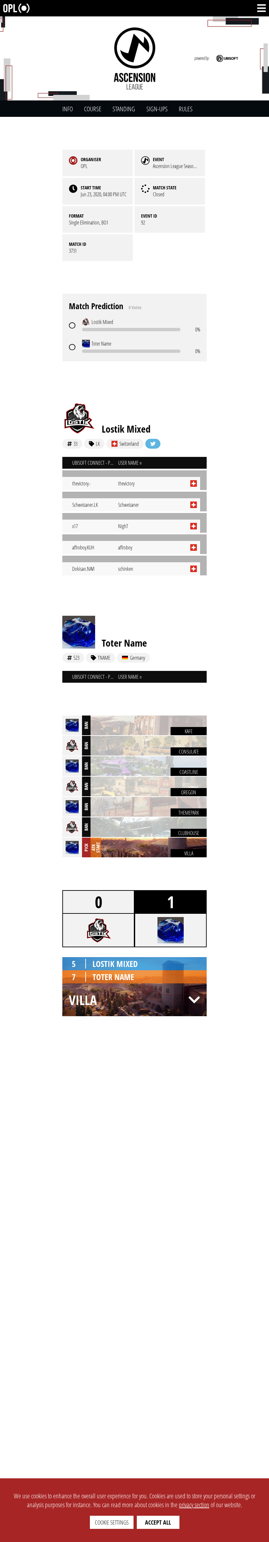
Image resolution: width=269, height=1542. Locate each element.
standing (124, 108)
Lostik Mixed (126, 429)
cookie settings (112, 1522)
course (92, 108)
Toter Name (124, 643)
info (67, 108)
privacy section (194, 1504)
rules (186, 108)
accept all (158, 1522)
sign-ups (157, 108)
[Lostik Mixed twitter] (152, 444)
